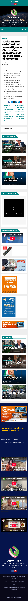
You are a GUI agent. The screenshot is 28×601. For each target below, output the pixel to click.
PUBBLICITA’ (21, 592)
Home (3, 581)
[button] (19, 29)
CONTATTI (7, 581)
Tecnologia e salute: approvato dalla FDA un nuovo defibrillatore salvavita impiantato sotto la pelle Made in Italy (8, 113)
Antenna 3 (14, 17)
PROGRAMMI (15, 592)
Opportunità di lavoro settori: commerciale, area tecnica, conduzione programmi (14, 588)
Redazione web (7, 63)
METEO (12, 581)
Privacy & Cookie (7, 592)
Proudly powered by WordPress (9, 576)
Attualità (4, 38)
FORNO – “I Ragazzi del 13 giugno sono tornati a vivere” (13, 164)
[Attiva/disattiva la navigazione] (25, 29)
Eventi (10, 160)
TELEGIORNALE (17, 597)
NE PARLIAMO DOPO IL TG (20, 581)
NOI (14, 584)
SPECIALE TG (10, 597)
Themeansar (13, 578)
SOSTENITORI (22, 594)
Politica (10, 144)
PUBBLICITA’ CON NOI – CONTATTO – (10, 594)
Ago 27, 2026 (8, 381)
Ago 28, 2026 (8, 351)
